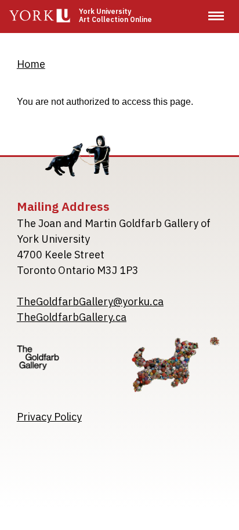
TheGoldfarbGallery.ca (71, 317)
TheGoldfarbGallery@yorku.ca (90, 301)
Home (31, 64)
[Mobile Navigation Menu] (216, 16)
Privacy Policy (49, 416)
